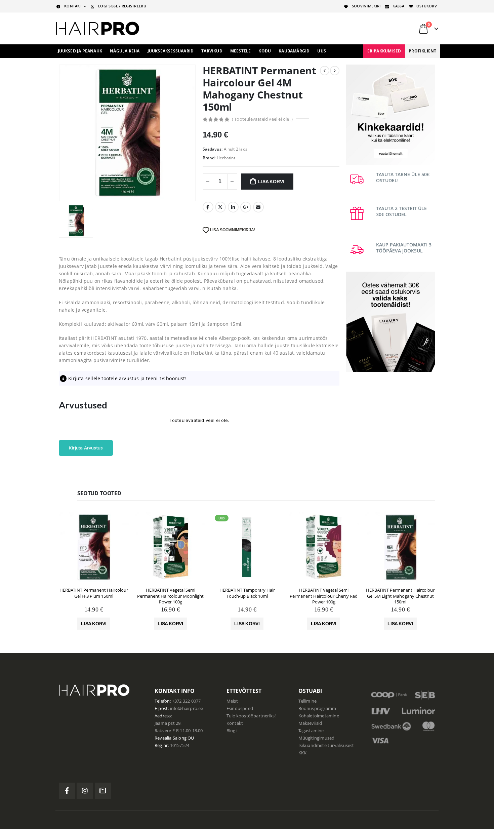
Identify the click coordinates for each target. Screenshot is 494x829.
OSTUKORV (426, 5)
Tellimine (307, 701)
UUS (321, 51)
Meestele (240, 51)
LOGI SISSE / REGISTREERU (122, 5)
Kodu (264, 51)
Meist (232, 701)
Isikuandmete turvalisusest (326, 745)
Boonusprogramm (317, 708)
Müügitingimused (316, 738)
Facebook (208, 207)
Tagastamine (311, 731)
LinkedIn (233, 207)
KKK (302, 753)
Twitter (220, 207)
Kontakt (235, 723)
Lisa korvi (271, 181)
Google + (245, 207)
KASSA (398, 5)
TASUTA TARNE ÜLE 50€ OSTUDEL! (402, 177)
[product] (94, 547)
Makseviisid (310, 723)
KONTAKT (73, 5)
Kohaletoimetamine (318, 716)
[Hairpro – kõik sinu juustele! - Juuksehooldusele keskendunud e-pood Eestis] (97, 28)
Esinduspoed (240, 708)
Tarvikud (211, 51)
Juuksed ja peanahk (80, 51)
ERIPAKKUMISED (384, 51)
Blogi (232, 731)
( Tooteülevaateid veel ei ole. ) (262, 119)
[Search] (354, 28)
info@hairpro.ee (186, 708)
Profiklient (422, 51)
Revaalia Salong (171, 738)
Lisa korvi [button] (94, 623)
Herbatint (226, 158)
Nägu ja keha (124, 51)
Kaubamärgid (294, 51)
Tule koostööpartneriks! (251, 716)
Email (258, 207)
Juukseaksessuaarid (171, 51)
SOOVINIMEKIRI (366, 5)
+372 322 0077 (186, 701)
